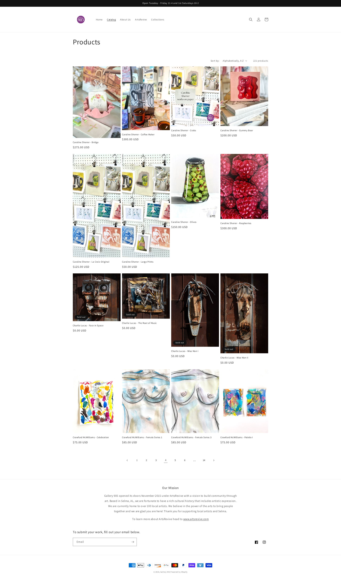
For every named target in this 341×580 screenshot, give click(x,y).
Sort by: (215, 60)
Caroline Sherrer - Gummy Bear (236, 130)
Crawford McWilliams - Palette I (236, 437)
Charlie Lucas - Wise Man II (234, 357)
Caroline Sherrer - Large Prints (137, 261)
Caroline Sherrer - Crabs (183, 130)
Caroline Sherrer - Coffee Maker (138, 134)
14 (204, 460)
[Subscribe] (133, 542)
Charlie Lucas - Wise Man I (184, 351)
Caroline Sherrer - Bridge (86, 142)
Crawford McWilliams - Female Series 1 (142, 437)
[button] (251, 19)
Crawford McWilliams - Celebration (91, 437)
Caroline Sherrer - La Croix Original (91, 261)
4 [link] (166, 460)
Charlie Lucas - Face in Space (88, 325)
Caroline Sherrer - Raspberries (235, 223)
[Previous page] (127, 460)
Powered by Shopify (179, 572)
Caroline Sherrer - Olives (183, 222)
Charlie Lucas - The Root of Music (139, 323)
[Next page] (214, 460)
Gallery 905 (165, 572)
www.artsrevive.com (196, 519)
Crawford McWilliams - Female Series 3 (191, 437)
